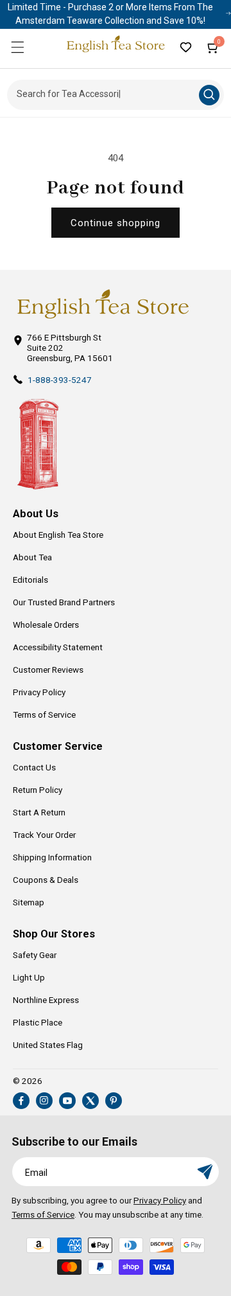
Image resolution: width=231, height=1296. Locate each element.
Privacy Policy (39, 692)
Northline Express (46, 1000)
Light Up (29, 977)
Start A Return (39, 812)
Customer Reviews (48, 669)
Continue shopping (115, 223)
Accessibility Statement (58, 647)
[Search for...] (209, 95)
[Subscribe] (205, 1172)
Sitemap (28, 902)
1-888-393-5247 (60, 380)
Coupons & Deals (45, 879)
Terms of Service (44, 714)
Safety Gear (34, 955)
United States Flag (48, 1045)
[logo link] (103, 304)
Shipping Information (52, 857)
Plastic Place (37, 1022)
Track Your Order (44, 835)
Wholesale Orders (46, 624)
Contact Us (34, 767)
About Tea (32, 557)
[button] (17, 47)
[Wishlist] (185, 47)
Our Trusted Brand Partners (64, 602)
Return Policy (37, 790)
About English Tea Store (58, 534)
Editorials (30, 579)
